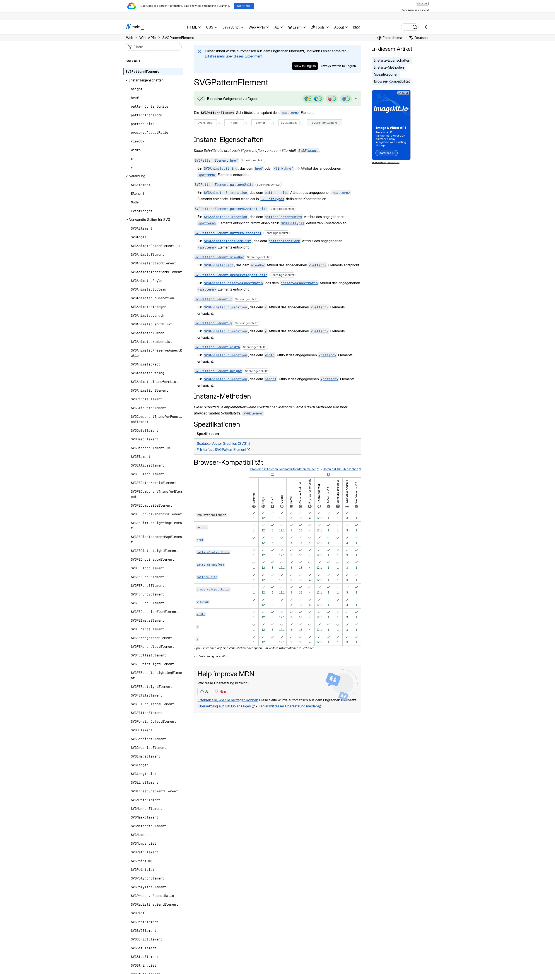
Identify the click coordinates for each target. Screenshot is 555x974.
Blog (356, 27)
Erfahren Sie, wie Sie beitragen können (228, 700)
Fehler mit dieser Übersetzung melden (288, 706)
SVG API (133, 61)
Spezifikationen (386, 74)
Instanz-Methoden (389, 67)
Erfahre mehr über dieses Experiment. (234, 56)
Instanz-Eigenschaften (392, 60)
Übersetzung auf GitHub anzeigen (224, 706)
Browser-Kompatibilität (392, 81)
